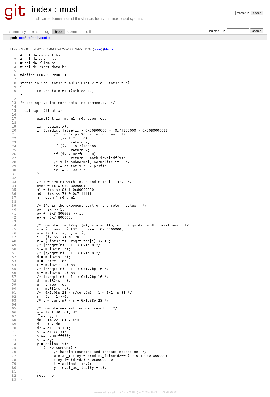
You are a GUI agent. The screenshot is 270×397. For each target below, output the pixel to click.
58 (14, 281)
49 (14, 245)
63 (14, 300)
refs (35, 32)
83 (14, 379)
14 (14, 107)
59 (14, 285)
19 (14, 126)
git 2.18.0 (131, 392)
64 (14, 304)
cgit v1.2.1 (117, 392)
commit (74, 32)
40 (14, 209)
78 (14, 360)
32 (14, 178)
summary (17, 32)
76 (14, 352)
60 (14, 289)
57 (14, 277)
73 (14, 340)
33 (14, 182)
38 (14, 202)
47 (14, 237)
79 (14, 364)
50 (14, 249)
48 (14, 241)
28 (14, 162)
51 (14, 253)
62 (14, 296)
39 (14, 205)
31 (14, 174)
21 (14, 134)
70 (14, 328)
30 (14, 170)
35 (14, 190)
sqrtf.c (45, 38)
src (28, 38)
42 (14, 217)
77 (14, 356)
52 (14, 257)
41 (14, 213)
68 (14, 320)
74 (14, 344)
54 (14, 265)
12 (14, 99)
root (22, 38)
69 (14, 324)
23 (14, 142)
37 (14, 198)
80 (14, 368)
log (46, 32)
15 (14, 111)
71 (14, 332)
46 (14, 233)
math (35, 38)
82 (14, 375)
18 (14, 122)
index (42, 9)
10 (14, 91)
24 (14, 146)
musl (68, 9)
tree (58, 32)
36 (14, 194)
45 (14, 229)
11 (14, 95)
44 (14, 225)
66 (14, 312)
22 (14, 138)
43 (14, 221)
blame (108, 49)
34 (14, 186)
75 (14, 348)
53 (14, 261)
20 (14, 130)
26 (14, 154)
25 (14, 150)
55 (14, 269)
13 (14, 103)
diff (88, 32)
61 (14, 292)
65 (14, 308)
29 (14, 166)
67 (14, 316)
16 (14, 115)
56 (14, 273)
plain (97, 49)
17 (14, 118)
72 (14, 336)
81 (14, 372)
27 (14, 158)
